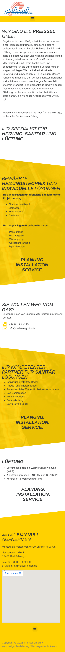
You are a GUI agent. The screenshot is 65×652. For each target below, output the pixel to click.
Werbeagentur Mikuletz (44, 646)
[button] (32, 18)
